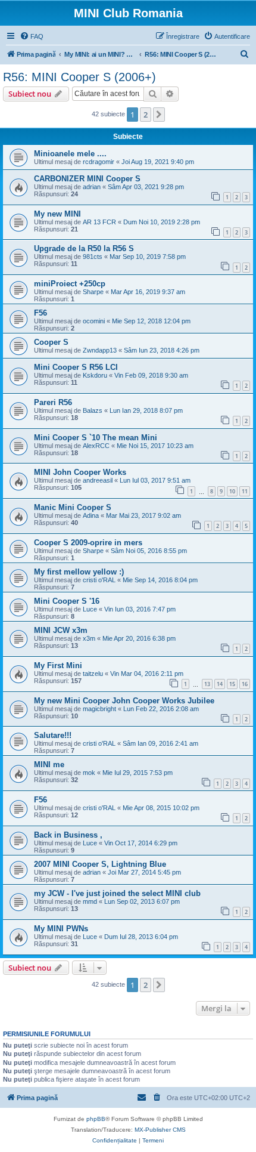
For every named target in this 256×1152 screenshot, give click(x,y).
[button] (159, 114)
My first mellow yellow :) (79, 571)
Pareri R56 (53, 402)
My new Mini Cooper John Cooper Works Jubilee (124, 700)
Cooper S (51, 342)
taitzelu (93, 673)
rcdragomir (98, 161)
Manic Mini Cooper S (72, 507)
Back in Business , (68, 834)
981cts (92, 256)
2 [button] (145, 114)
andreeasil (98, 480)
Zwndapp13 (100, 350)
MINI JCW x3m (61, 630)
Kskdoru (95, 375)
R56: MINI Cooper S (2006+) (79, 77)
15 (232, 684)
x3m (89, 638)
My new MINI (57, 213)
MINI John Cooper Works (80, 472)
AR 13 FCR (99, 222)
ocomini (94, 321)
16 (245, 684)
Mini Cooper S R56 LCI (76, 367)
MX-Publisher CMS (160, 1129)
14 (220, 684)
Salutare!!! (52, 735)
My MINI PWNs (61, 928)
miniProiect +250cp (69, 283)
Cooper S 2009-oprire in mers (88, 542)
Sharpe (93, 291)
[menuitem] (31, 36)
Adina (91, 515)
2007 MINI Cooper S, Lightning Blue (100, 864)
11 (245, 491)
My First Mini (58, 665)
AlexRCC (96, 445)
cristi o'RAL (99, 579)
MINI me (49, 764)
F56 (40, 312)
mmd (90, 901)
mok (89, 772)
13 (207, 684)
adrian (92, 186)
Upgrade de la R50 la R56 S (84, 248)
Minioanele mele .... (70, 153)
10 (232, 491)
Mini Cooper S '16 (66, 601)
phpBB (95, 1119)
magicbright (99, 708)
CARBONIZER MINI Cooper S (87, 178)
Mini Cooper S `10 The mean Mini (95, 437)
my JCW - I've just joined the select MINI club (117, 893)
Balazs (92, 410)
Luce (90, 609)
